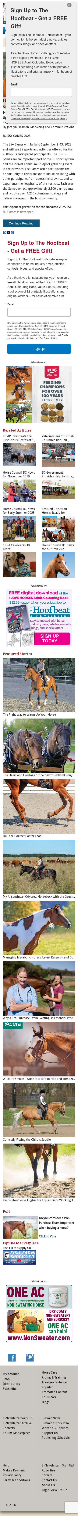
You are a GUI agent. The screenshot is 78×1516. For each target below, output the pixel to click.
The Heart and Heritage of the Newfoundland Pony (37, 775)
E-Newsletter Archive (17, 1423)
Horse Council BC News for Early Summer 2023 (19, 511)
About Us (48, 1485)
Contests (9, 1428)
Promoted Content (54, 1392)
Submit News (51, 1418)
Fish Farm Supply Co (17, 1248)
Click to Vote (47, 1236)
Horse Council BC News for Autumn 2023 (58, 547)
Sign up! (39, 349)
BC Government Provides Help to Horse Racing (58, 476)
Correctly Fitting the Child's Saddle (27, 1139)
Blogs (45, 1402)
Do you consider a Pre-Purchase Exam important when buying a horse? (56, 1223)
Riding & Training (54, 1377)
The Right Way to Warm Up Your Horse (29, 714)
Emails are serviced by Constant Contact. (37, 336)
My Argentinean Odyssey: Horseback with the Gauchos (39, 896)
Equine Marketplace (16, 1433)
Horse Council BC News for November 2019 (19, 474)
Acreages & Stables (54, 1382)
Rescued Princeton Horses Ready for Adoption (54, 512)
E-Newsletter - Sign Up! (58, 1465)
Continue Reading (21, 223)
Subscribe (9, 1389)
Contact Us (49, 1480)
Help (6, 1465)
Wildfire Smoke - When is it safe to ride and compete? (39, 1079)
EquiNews (49, 1397)
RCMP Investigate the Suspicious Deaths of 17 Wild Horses (19, 440)
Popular (47, 1387)
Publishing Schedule (56, 1438)
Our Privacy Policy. (48, 338)
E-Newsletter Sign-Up (18, 1418)
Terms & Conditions (16, 1480)
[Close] (69, 5)
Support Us (50, 1433)
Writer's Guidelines (55, 1428)
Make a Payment (14, 1470)
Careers (47, 1475)
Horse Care (49, 1372)
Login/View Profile (54, 1490)
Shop (6, 1379)
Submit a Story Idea (55, 1423)
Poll (6, 1211)
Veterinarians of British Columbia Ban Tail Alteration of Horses (58, 440)
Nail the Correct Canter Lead (22, 836)
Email (10, 304)
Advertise (48, 1470)
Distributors (11, 1384)
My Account (11, 1374)
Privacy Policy (12, 1475)
